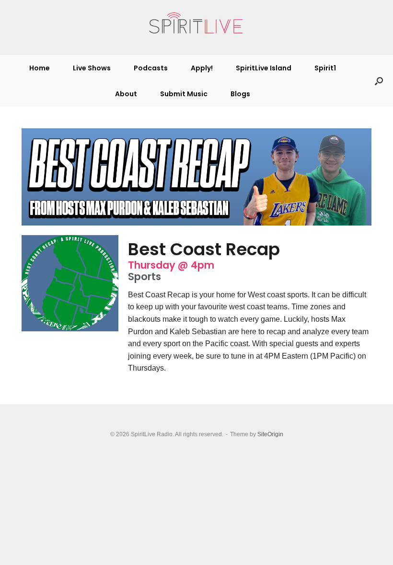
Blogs (240, 94)
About (126, 94)
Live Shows (92, 68)
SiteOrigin (270, 434)
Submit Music (184, 94)
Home (39, 68)
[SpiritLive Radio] (196, 23)
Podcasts (151, 68)
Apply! (202, 68)
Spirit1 (325, 68)
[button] (379, 81)
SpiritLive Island (263, 68)
